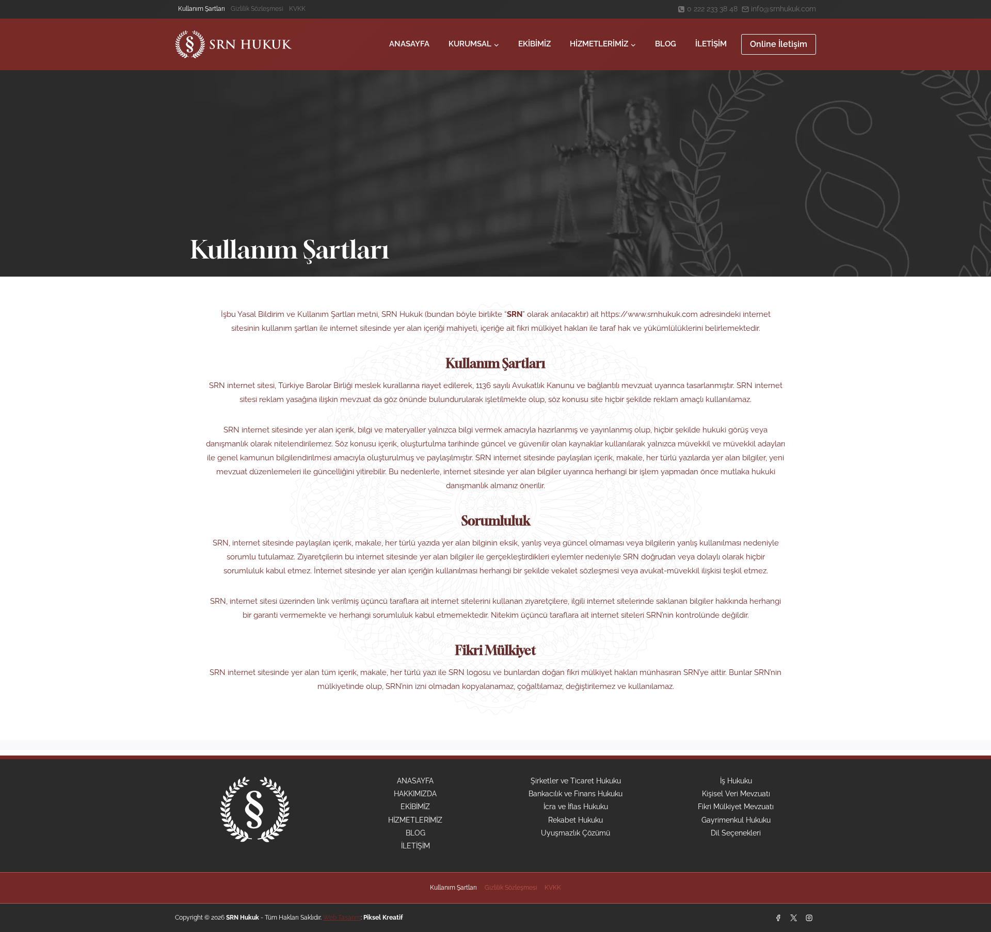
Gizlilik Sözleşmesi (257, 8)
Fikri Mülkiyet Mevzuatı (736, 806)
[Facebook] (778, 917)
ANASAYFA (409, 44)
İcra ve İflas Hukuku (576, 806)
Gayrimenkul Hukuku (736, 820)
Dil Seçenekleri (736, 833)
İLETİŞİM (711, 44)
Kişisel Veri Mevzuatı (736, 794)
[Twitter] (793, 917)
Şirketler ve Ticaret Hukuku (576, 781)
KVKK (297, 8)
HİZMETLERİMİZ (415, 820)
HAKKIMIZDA (415, 794)
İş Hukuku (736, 781)
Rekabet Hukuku (575, 820)
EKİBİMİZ (534, 44)
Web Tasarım (342, 917)
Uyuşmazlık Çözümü (575, 833)
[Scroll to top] (966, 882)
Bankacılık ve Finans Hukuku (575, 794)
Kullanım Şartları (201, 8)
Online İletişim (778, 44)
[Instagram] (809, 917)
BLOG (665, 44)
